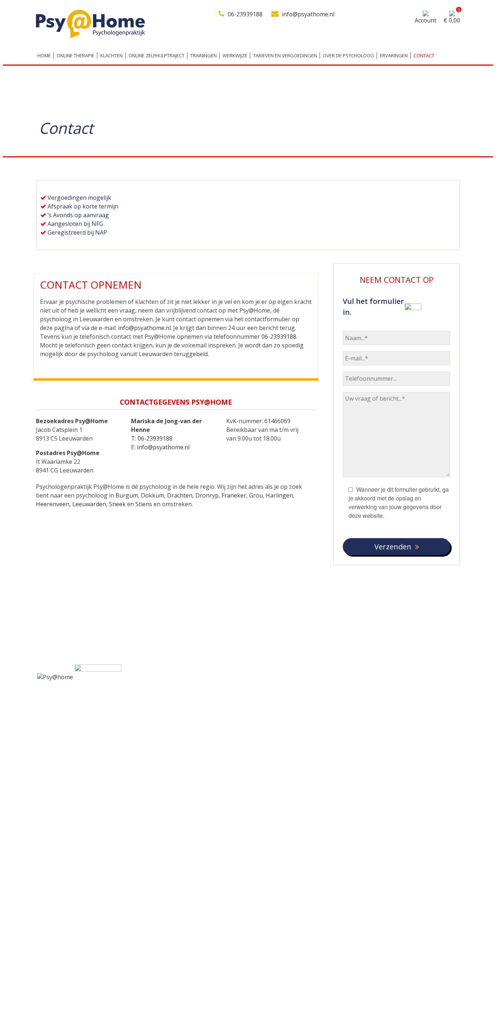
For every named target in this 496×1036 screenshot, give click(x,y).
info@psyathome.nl (308, 14)
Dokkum (152, 495)
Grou (256, 495)
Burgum (126, 495)
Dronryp (207, 495)
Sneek (117, 504)
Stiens (143, 504)
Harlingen (279, 495)
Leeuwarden (89, 504)
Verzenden (392, 547)
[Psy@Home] (90, 36)
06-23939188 (245, 14)
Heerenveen (52, 504)
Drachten (179, 495)
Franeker (233, 495)
